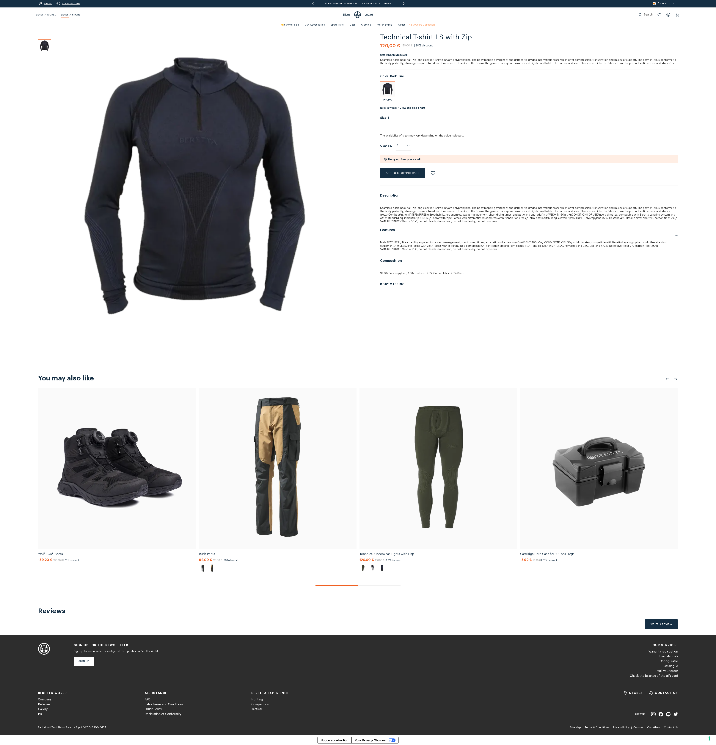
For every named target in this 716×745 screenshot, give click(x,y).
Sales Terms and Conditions (164, 704)
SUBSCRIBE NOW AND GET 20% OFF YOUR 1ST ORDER (358, 3)
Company (44, 699)
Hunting (257, 699)
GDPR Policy (153, 709)
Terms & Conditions (597, 727)
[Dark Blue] (387, 88)
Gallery (43, 709)
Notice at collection (334, 740)
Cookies (638, 727)
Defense (44, 704)
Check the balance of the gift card (654, 675)
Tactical (256, 709)
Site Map (575, 727)
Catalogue (671, 666)
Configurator (669, 661)
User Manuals (668, 656)
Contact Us (671, 727)
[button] (659, 14)
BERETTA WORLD (46, 14)
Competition (260, 704)
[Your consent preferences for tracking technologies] (709, 738)
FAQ (147, 699)
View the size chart (412, 107)
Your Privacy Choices (370, 740)
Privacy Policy (621, 727)
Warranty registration (663, 651)
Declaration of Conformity (163, 714)
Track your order (666, 670)
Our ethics (653, 727)
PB (40, 714)
